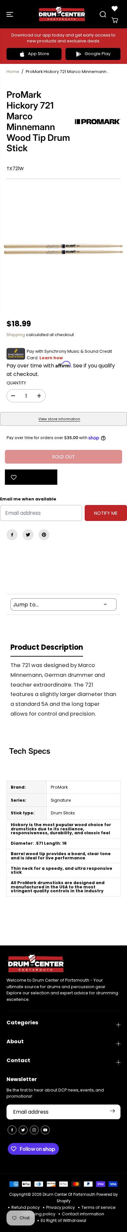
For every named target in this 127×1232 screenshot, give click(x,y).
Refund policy (25, 1207)
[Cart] (114, 20)
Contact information (83, 1214)
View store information (59, 419)
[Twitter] (28, 534)
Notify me (106, 513)
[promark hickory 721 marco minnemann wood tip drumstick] (63, 249)
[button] (10, 14)
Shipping (16, 334)
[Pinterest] (43, 534)
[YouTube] (45, 1130)
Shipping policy (39, 1214)
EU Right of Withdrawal (63, 1220)
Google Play (97, 54)
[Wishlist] (114, 8)
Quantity (16, 383)
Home (13, 71)
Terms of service (98, 1207)
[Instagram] (34, 1130)
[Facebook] (12, 534)
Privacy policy (60, 1207)
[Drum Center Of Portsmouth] (61, 14)
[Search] (103, 14)
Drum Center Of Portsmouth (69, 1194)
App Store (38, 54)
